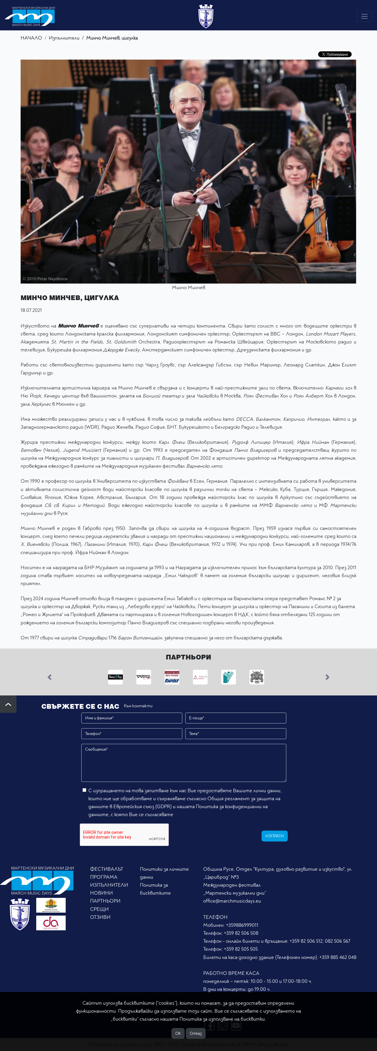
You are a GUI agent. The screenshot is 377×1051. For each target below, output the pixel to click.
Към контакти (138, 706)
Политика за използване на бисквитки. (222, 1019)
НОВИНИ (101, 893)
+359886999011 (242, 925)
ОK (178, 1033)
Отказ (196, 1033)
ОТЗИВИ (100, 917)
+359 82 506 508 (241, 933)
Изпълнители (64, 38)
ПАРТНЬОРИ (105, 901)
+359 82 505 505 (241, 949)
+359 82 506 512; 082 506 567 (320, 941)
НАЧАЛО (31, 38)
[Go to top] (8, 704)
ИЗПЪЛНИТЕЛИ (109, 885)
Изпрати (274, 836)
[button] (49, 676)
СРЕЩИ (99, 909)
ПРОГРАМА (104, 877)
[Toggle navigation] (364, 16)
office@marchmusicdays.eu (232, 901)
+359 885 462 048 (337, 957)
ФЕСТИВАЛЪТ (106, 869)
